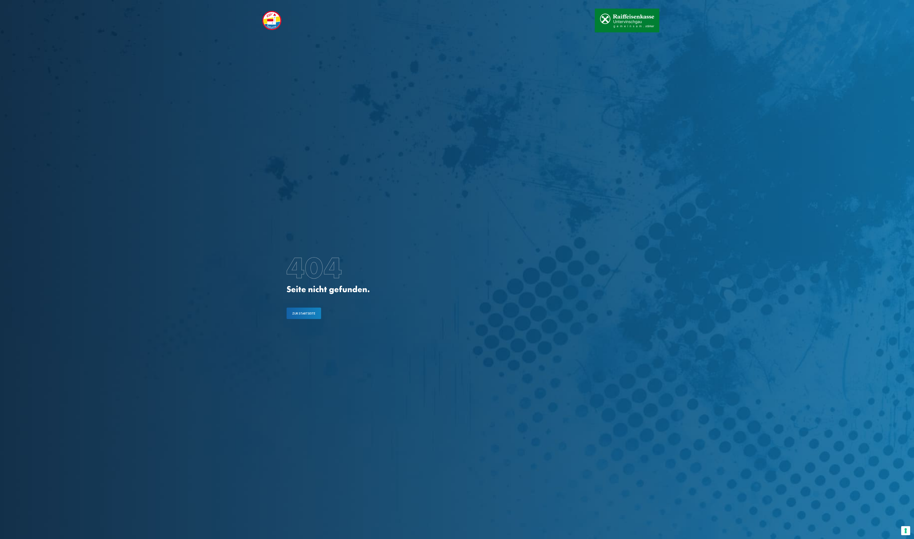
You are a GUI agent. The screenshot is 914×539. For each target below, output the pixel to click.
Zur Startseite (303, 313)
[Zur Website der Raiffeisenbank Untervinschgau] (627, 20)
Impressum (325, 4)
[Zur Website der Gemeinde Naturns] (576, 20)
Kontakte (300, 4)
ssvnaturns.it (271, 4)
